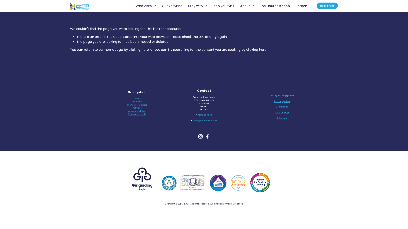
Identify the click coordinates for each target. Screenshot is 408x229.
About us (137, 101)
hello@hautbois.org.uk (205, 120)
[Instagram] (200, 136)
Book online (327, 6)
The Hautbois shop (275, 6)
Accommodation (137, 111)
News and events (137, 114)
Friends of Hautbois (137, 104)
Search (301, 6)
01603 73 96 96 (205, 115)
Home (137, 98)
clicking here (139, 49)
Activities (137, 107)
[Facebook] (207, 136)
